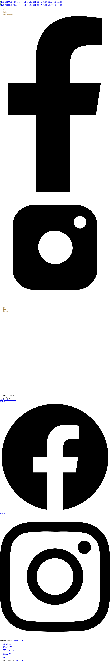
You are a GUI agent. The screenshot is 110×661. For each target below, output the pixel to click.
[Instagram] (55, 302)
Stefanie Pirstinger (18, 640)
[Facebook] (55, 191)
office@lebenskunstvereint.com (8, 400)
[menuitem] (5, 8)
